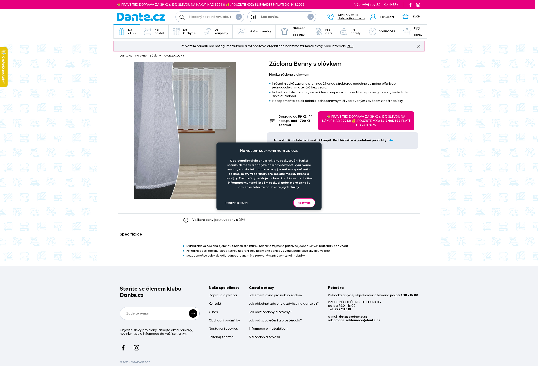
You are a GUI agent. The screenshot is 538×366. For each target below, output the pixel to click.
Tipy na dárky (418, 31)
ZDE (350, 46)
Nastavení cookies (223, 328)
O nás (213, 312)
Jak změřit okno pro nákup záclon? (275, 295)
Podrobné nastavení (236, 202)
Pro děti (328, 31)
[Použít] (310, 17)
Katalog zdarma (221, 337)
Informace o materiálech (268, 328)
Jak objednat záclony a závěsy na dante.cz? (284, 303)
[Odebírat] (193, 313)
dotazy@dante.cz (351, 18)
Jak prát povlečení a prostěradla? (275, 320)
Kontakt (215, 303)
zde (390, 140)
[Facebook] (410, 4)
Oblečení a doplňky (299, 31)
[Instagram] (418, 4)
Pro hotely (355, 31)
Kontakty (391, 4)
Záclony (155, 55)
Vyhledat (239, 17)
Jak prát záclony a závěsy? (270, 312)
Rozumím (304, 202)
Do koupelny (221, 31)
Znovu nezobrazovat (419, 46)
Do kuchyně (189, 31)
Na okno (132, 31)
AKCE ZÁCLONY (174, 55)
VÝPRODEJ (387, 31)
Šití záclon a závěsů (264, 337)
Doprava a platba (223, 295)
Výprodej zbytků (367, 4)
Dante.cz (126, 55)
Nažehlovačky (260, 31)
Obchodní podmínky (224, 320)
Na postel (159, 31)
